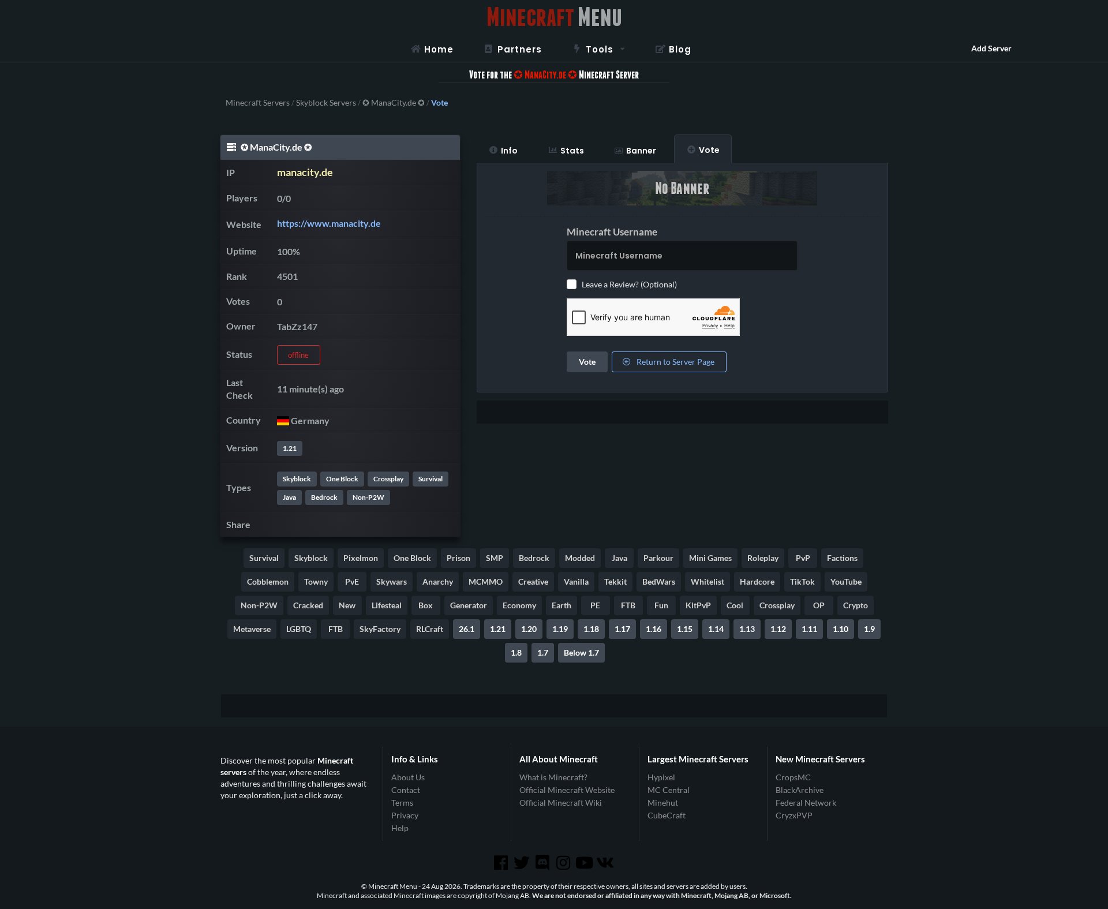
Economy (519, 605)
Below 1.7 (581, 652)
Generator (468, 605)
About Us (408, 777)
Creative (533, 581)
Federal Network (806, 802)
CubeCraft (666, 815)
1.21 (290, 448)
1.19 (560, 629)
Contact (405, 790)
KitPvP (698, 605)
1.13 (747, 629)
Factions (842, 558)
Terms (402, 802)
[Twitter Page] (522, 862)
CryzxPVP (794, 815)
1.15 (684, 629)
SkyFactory (380, 629)
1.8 (516, 652)
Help (400, 828)
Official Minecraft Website (567, 790)
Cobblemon (268, 581)
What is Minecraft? (553, 777)
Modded (580, 558)
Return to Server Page (674, 361)
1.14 (716, 629)
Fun (661, 605)
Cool (735, 605)
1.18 (591, 629)
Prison (458, 558)
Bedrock (324, 497)
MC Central (668, 790)
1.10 (840, 629)
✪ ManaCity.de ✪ (393, 103)
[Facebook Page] (501, 862)
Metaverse (252, 629)
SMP (494, 558)
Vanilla (576, 581)
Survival (430, 478)
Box (425, 605)
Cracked (308, 605)
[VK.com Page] (606, 862)
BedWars (658, 581)
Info (509, 150)
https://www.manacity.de (329, 223)
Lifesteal (387, 605)
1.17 (622, 629)
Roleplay (762, 558)
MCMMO (486, 581)
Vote (709, 150)
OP (819, 605)
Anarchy (437, 581)
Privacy (404, 815)
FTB (628, 605)
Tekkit (615, 581)
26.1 (466, 629)
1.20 (529, 629)
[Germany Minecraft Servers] (283, 420)
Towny (316, 581)
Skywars (391, 581)
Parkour (658, 558)
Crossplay (388, 478)
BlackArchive (799, 790)
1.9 (869, 629)
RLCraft (429, 629)
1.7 (542, 652)
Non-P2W (368, 497)
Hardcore (757, 581)
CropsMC (793, 777)
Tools (599, 49)
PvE (352, 581)
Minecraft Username (612, 232)
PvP (803, 558)
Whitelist (707, 581)
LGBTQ (298, 629)
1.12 (778, 629)
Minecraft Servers (258, 103)
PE (595, 605)
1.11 (809, 629)
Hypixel (661, 777)
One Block (342, 478)
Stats (572, 150)
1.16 (653, 629)
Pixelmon (360, 558)
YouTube (846, 581)
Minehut (662, 802)
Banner (641, 150)
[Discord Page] (543, 862)
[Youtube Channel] (585, 862)
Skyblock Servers (326, 103)
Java (289, 497)
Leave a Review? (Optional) (629, 284)
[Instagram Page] (564, 862)
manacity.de (305, 172)
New (347, 605)
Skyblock (297, 478)
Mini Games (710, 558)
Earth (561, 605)
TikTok (802, 581)
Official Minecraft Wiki (560, 802)
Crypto (855, 605)
